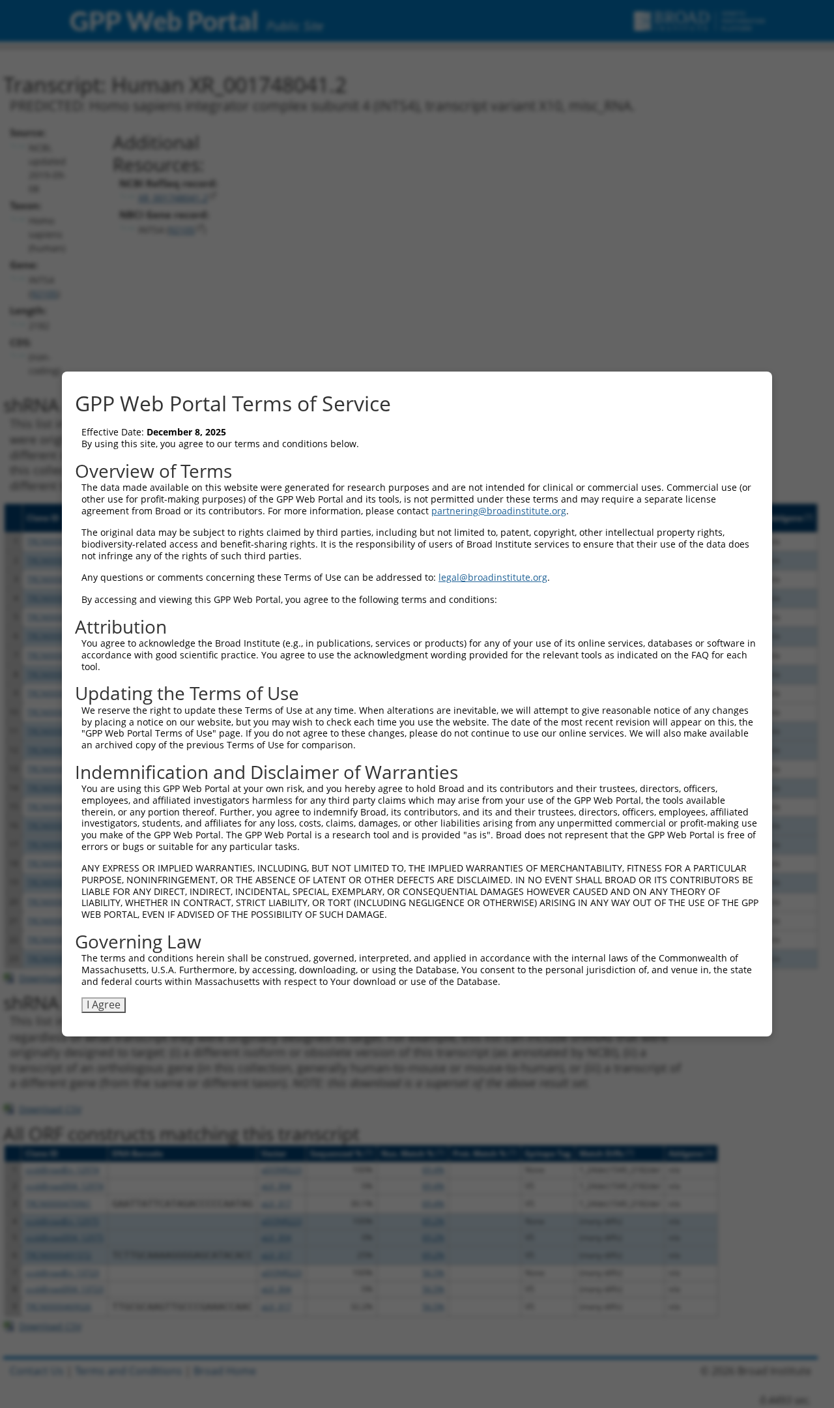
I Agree (104, 1004)
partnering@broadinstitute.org (498, 511)
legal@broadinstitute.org (493, 577)
